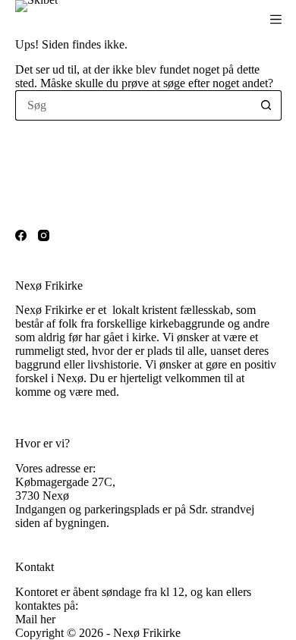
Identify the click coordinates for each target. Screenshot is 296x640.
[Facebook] (21, 235)
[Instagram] (43, 235)
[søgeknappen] (266, 105)
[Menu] (276, 19)
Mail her (35, 619)
